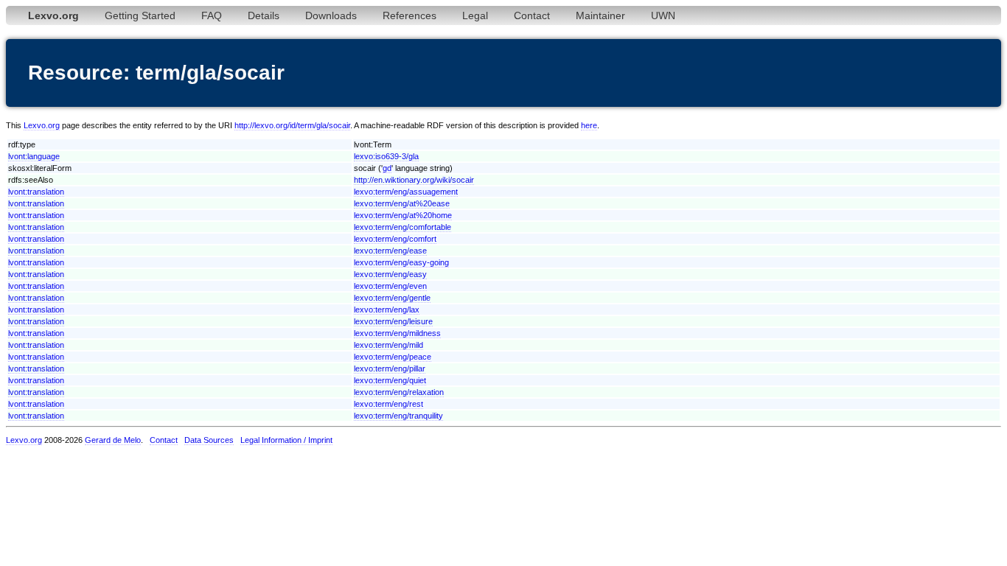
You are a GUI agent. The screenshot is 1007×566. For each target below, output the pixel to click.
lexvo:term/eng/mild (388, 344)
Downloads (331, 15)
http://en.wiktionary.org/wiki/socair (414, 179)
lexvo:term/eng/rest (388, 403)
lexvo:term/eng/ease (390, 250)
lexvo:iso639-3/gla (386, 156)
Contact (532, 15)
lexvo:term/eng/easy (390, 274)
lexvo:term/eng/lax (386, 309)
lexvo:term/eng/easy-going (401, 262)
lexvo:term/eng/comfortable (402, 227)
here (589, 125)
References (409, 15)
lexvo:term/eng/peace (392, 356)
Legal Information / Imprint (286, 440)
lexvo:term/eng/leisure (393, 321)
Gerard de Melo (113, 440)
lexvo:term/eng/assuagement (406, 191)
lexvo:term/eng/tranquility (398, 415)
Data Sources (209, 440)
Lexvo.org (42, 125)
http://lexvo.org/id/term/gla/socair (292, 125)
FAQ (211, 15)
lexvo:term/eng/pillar (389, 368)
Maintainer (600, 15)
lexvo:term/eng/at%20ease (402, 203)
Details (263, 15)
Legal (475, 15)
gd (387, 168)
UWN (663, 15)
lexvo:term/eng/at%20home (403, 215)
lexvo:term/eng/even (390, 286)
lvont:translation (36, 191)
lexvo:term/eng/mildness (397, 333)
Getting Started (140, 15)
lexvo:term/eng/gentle (392, 297)
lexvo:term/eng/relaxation (399, 392)
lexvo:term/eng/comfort (395, 238)
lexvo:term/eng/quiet (390, 380)
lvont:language (34, 156)
